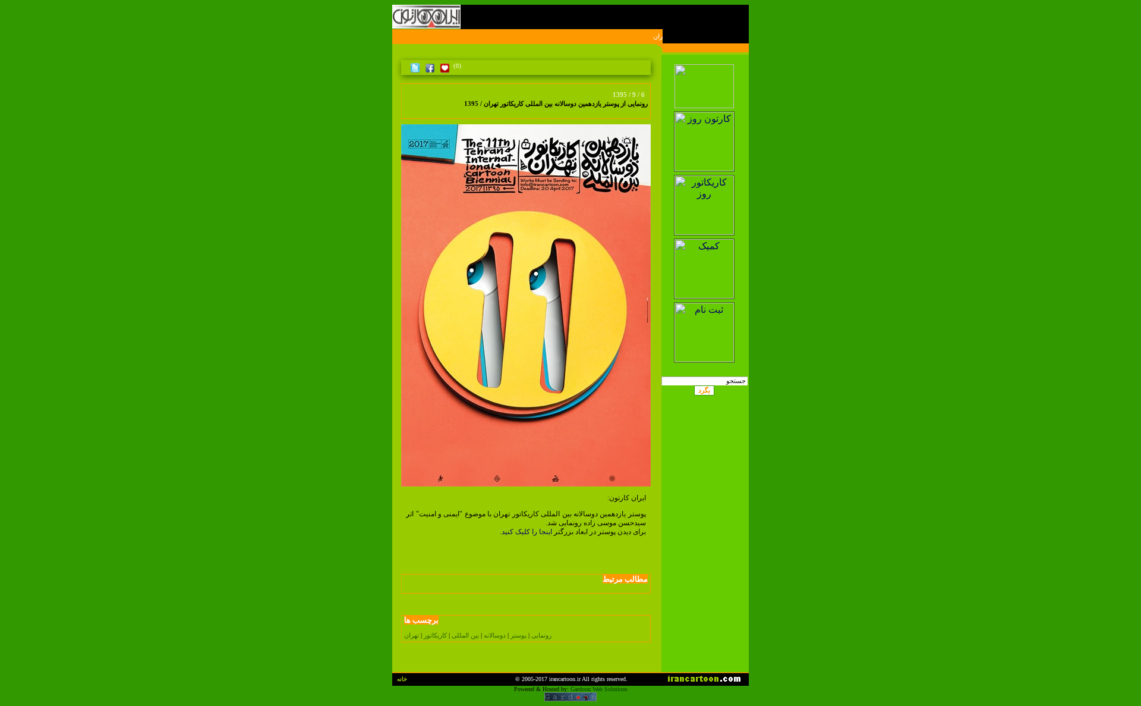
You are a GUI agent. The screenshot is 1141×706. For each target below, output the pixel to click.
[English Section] (704, 61)
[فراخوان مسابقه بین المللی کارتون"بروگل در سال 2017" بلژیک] (408, 111)
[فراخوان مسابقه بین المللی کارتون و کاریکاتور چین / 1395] (418, 111)
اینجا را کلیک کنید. (526, 532)
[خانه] (644, 66)
